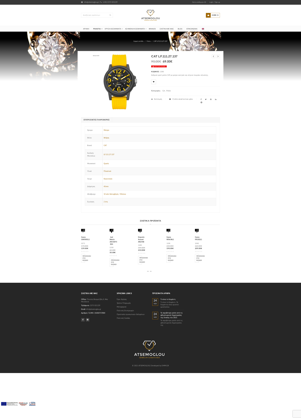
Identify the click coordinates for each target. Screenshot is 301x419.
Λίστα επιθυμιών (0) (199, 2)
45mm (106, 186)
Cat (163, 91)
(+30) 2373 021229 (110, 2)
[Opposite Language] (203, 29)
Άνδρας (106, 138)
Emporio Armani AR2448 (141, 239)
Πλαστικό (107, 171)
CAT (105, 145)
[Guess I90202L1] (197, 231)
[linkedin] (215, 99)
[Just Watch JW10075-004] (111, 231)
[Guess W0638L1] (168, 231)
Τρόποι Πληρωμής (124, 303)
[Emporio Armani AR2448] (140, 231)
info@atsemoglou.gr (91, 2)
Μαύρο (106, 130)
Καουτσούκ (108, 179)
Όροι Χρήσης (122, 299)
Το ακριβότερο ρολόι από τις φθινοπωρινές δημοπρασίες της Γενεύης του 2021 (171, 315)
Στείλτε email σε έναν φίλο (182, 99)
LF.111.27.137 (109, 154)
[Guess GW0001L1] (83, 231)
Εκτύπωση (158, 99)
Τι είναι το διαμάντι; (168, 299)
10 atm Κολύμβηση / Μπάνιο (115, 194)
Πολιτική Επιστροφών (125, 311)
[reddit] (201, 102)
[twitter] (205, 99)
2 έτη (106, 202)
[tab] (96, 120)
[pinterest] (211, 99)
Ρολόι (148, 41)
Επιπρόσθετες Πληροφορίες (97, 120)
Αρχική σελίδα (138, 41)
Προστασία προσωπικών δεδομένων (131, 314)
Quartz (106, 163)
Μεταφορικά (121, 307)
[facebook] (201, 99)
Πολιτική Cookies (123, 318)
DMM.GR (165, 366)
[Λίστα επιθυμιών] (153, 81)
